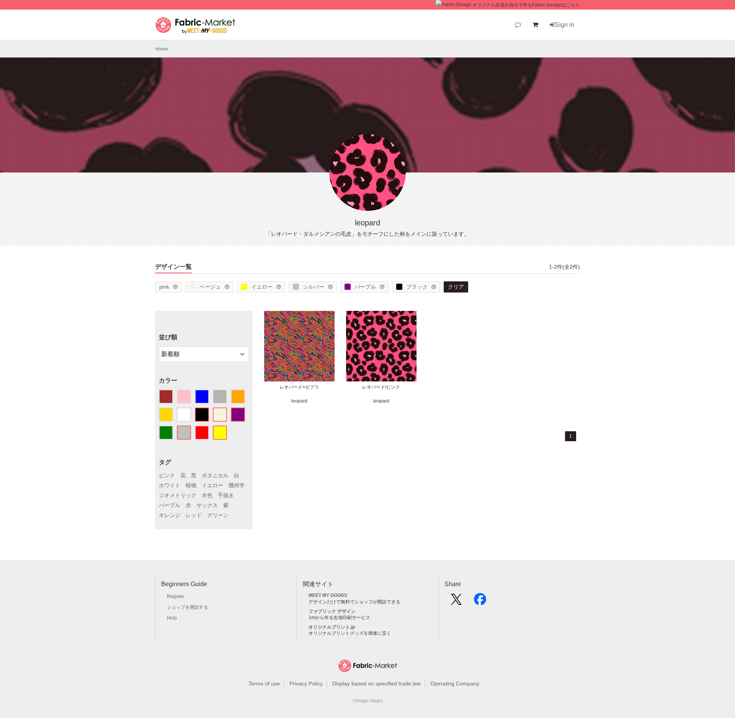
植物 (191, 485)
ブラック (417, 287)
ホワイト (169, 485)
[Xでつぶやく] (456, 602)
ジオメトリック (177, 495)
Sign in (564, 24)
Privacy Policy (306, 683)
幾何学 (237, 485)
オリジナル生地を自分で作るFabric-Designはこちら (526, 5)
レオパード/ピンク (381, 387)
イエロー (262, 287)
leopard (299, 401)
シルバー (313, 287)
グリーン (218, 515)
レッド (194, 515)
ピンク (167, 475)
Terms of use (264, 683)
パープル (365, 287)
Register (176, 596)
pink (164, 287)
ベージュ (210, 287)
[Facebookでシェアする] (480, 602)
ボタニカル (215, 475)
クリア (456, 287)
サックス (207, 505)
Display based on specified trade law (376, 683)
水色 (207, 495)
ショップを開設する (187, 607)
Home (161, 49)
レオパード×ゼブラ (299, 387)
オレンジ (169, 515)
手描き (226, 495)
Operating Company (454, 683)
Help (172, 618)
